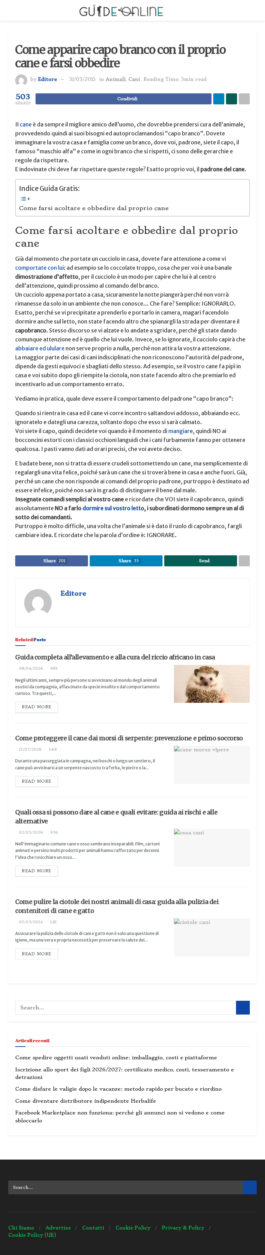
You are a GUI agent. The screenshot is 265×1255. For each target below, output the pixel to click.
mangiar (179, 431)
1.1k (53, 922)
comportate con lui (39, 267)
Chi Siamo (21, 1228)
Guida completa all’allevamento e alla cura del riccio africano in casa (115, 657)
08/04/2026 (30, 668)
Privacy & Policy (183, 1228)
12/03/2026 (30, 749)
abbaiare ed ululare (40, 348)
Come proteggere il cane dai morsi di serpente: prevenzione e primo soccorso (129, 738)
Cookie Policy (133, 1228)
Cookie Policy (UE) (32, 1235)
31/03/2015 (82, 79)
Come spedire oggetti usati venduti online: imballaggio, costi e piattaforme (116, 1058)
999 (53, 668)
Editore (47, 79)
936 (53, 832)
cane (26, 124)
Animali (116, 79)
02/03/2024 (30, 922)
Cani (134, 79)
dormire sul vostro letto (112, 508)
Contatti (93, 1228)
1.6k (52, 749)
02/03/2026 (30, 832)
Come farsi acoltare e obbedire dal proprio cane (94, 208)
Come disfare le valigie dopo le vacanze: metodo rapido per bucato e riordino (118, 1089)
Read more (36, 706)
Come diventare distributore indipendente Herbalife (85, 1101)
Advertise (58, 1228)
